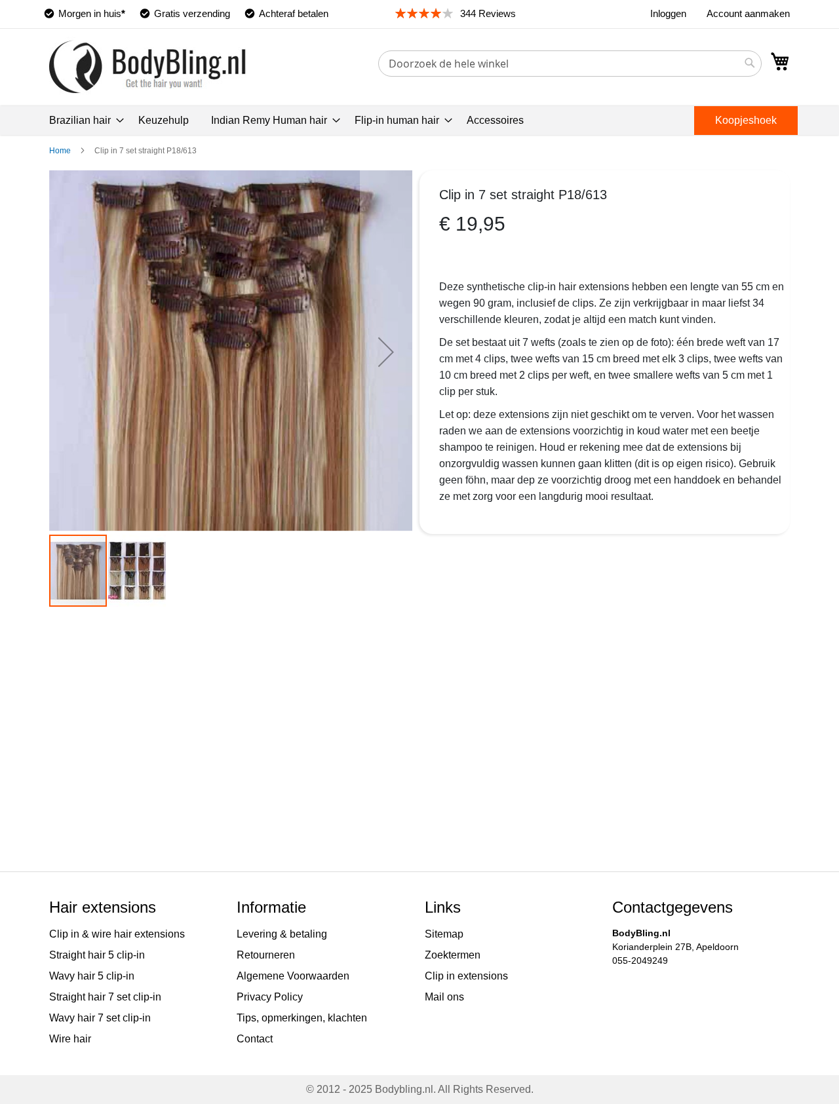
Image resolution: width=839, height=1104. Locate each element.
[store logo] (147, 66)
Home (60, 150)
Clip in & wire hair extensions (117, 934)
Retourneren (266, 955)
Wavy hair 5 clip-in (91, 975)
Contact (255, 1038)
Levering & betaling (282, 934)
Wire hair (70, 1038)
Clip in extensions (466, 975)
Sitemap (444, 934)
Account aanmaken (748, 13)
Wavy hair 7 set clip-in (100, 1017)
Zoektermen (452, 955)
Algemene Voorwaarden (293, 975)
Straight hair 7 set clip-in (105, 996)
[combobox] (570, 63)
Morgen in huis (91, 13)
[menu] (419, 120)
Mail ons (444, 996)
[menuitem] (82, 120)
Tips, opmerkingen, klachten (302, 1017)
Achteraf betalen (293, 13)
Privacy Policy (270, 996)
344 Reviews (488, 13)
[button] (386, 351)
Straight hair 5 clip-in (97, 955)
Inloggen (668, 13)
